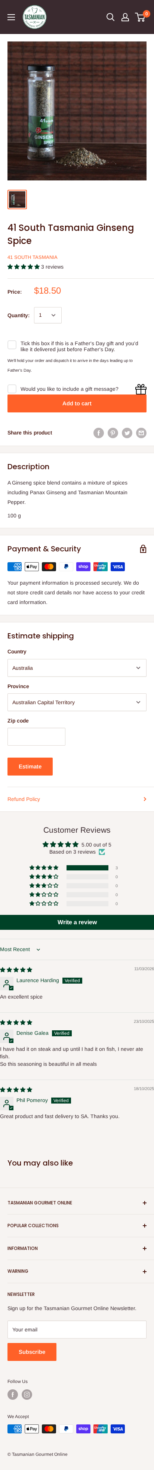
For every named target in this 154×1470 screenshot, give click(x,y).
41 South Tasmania (32, 257)
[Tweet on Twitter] (127, 432)
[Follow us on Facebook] (12, 1394)
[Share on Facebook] (98, 432)
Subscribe (32, 1352)
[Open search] (111, 17)
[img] (16, 970)
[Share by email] (141, 432)
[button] (24, 267)
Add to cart (77, 403)
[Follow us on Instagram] (27, 1394)
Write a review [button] (77, 922)
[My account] (125, 17)
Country (17, 651)
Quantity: (18, 315)
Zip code (18, 721)
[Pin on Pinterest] (113, 432)
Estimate (30, 766)
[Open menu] (11, 17)
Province (18, 686)
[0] (140, 17)
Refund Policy (23, 799)
